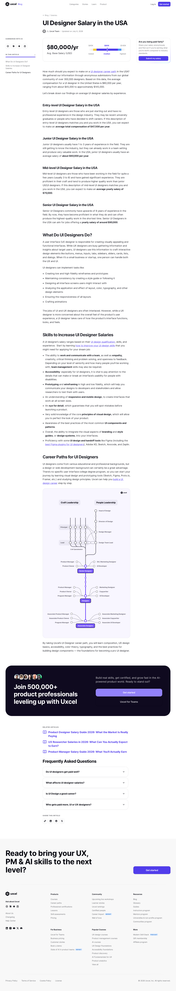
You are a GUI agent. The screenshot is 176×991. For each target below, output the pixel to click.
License (58, 981)
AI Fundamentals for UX (102, 957)
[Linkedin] (50, 821)
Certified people (99, 910)
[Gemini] (19, 46)
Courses (54, 899)
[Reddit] (56, 821)
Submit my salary (153, 58)
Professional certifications (61, 907)
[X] (62, 821)
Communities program (142, 921)
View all (95, 964)
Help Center (11, 921)
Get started (164, 4)
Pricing (53, 918)
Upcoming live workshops (103, 899)
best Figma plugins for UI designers (64, 444)
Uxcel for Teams (129, 701)
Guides (136, 907)
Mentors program (140, 914)
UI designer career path (103, 71)
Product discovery (99, 953)
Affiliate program (140, 942)
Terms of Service (29, 981)
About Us (9, 913)
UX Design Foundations (101, 946)
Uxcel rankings (98, 907)
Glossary (136, 903)
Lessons (54, 910)
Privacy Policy (11, 981)
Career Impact (98, 914)
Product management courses (104, 938)
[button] (85, 772)
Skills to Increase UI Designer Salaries (18, 67)
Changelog (10, 917)
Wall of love (97, 918)
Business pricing (57, 938)
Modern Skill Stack (141, 934)
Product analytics (99, 961)
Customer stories (58, 942)
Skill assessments (58, 914)
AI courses (96, 942)
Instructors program (141, 910)
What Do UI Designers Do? (17, 61)
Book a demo (56, 946)
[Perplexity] (25, 46)
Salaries (54, 15)
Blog (20, 4)
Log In (153, 4)
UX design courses (100, 934)
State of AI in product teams (62, 949)
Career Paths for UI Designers (18, 72)
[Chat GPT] (8, 46)
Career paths (56, 903)
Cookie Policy (45, 981)
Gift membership (140, 938)
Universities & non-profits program (147, 918)
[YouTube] (14, 928)
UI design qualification (103, 341)
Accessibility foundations (102, 949)
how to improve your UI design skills (95, 345)
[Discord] (21, 928)
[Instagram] (10, 928)
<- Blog (46, 15)
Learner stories (98, 903)
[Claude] (13, 46)
